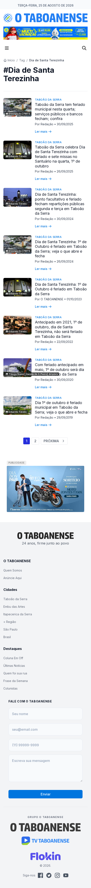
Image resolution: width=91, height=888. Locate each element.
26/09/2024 (65, 261)
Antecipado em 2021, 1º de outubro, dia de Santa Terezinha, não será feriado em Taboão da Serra (59, 329)
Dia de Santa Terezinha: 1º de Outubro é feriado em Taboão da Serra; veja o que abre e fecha (61, 249)
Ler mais (41, 131)
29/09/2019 (65, 417)
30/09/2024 (65, 219)
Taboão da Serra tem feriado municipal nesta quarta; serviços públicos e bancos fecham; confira (60, 111)
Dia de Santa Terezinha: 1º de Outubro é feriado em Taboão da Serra (61, 289)
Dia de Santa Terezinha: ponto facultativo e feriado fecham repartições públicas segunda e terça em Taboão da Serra (59, 204)
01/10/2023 (74, 299)
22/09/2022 (65, 342)
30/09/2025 (65, 124)
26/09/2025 (65, 171)
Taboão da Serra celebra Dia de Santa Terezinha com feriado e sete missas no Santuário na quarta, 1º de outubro (60, 156)
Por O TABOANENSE (49, 299)
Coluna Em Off (13, 658)
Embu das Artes (14, 606)
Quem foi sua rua (15, 673)
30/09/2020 (65, 379)
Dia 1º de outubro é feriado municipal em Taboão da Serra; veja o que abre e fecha (61, 407)
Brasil (7, 637)
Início (11, 60)
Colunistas (10, 688)
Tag (22, 60)
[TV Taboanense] (46, 841)
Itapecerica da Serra (17, 614)
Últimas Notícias (14, 665)
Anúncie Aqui (12, 578)
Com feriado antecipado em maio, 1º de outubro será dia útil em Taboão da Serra (59, 369)
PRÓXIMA (51, 441)
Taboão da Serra (48, 99)
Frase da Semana (15, 681)
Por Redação (44, 124)
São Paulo (10, 629)
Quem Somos (12, 570)
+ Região (9, 622)
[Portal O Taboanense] (45, 827)
